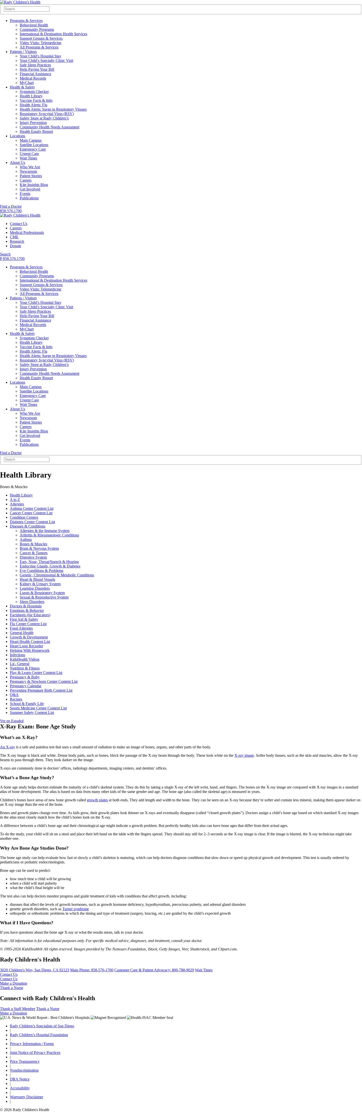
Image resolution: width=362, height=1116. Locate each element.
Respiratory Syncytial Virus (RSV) (47, 114)
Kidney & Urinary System (40, 584)
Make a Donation (13, 983)
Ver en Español (12, 721)
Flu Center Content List (28, 624)
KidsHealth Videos (24, 659)
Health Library (31, 96)
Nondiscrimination (24, 1070)
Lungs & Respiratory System (42, 593)
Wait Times (28, 158)
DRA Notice (20, 1079)
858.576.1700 (11, 211)
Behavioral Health (34, 25)
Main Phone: (91, 970)
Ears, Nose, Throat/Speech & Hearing (49, 562)
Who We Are (30, 167)
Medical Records (33, 78)
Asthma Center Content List (31, 508)
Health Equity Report (36, 131)
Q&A (14, 695)
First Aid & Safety (24, 619)
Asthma (26, 539)
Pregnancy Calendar (25, 686)
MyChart (27, 83)
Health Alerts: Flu (33, 105)
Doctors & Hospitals (26, 606)
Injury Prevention (33, 122)
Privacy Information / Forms (32, 1044)
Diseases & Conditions (27, 526)
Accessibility (20, 1088)
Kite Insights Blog (34, 185)
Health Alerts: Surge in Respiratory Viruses (53, 109)
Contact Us (18, 224)
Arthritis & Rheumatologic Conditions (49, 535)
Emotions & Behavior (27, 610)
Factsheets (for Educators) (30, 615)
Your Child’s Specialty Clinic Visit (46, 60)
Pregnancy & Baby (25, 677)
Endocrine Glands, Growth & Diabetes (50, 566)
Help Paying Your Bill (37, 69)
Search (5, 254)
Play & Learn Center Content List (36, 672)
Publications (29, 198)
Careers (26, 180)
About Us (17, 162)
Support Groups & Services (41, 38)
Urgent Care (29, 154)
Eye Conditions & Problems (41, 570)
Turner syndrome (75, 909)
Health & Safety (22, 87)
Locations (17, 136)
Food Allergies (21, 628)
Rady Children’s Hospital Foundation (39, 1035)
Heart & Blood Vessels (37, 579)
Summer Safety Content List (32, 712)
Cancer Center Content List (31, 513)
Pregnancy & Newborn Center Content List (44, 681)
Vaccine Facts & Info (36, 100)
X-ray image (244, 755)
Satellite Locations (34, 145)
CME (14, 237)
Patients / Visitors (23, 52)
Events (25, 193)
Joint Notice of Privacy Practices (35, 1052)
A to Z (15, 500)
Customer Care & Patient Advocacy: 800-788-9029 (154, 970)
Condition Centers (24, 517)
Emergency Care (33, 149)
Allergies (17, 504)
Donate (15, 246)
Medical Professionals (27, 232)
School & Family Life (27, 704)
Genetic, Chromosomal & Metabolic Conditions (57, 575)
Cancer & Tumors (34, 553)
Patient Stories (31, 176)
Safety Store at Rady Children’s (44, 118)
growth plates (97, 800)
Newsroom (28, 171)
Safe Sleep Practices (35, 65)
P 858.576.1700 (12, 259)
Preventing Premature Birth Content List (41, 690)
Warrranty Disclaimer (26, 1097)
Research (17, 241)
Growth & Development (29, 637)
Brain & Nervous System (39, 548)
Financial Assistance (35, 74)
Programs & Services (26, 20)
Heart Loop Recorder (26, 646)
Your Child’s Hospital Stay (40, 56)
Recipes (16, 699)
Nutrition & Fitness (25, 668)
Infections (17, 655)
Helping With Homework (29, 650)
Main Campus (31, 140)
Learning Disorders (35, 588)
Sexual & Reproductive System (44, 597)
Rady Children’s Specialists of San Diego (42, 1026)
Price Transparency (25, 1061)
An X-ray (7, 747)
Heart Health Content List (30, 641)
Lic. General (19, 664)
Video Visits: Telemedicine (40, 43)
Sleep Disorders (32, 602)
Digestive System (33, 557)
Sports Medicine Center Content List (38, 708)
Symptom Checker (34, 91)
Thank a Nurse (11, 988)
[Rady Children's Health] (20, 215)
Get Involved (30, 189)
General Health (21, 633)
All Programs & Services (39, 47)
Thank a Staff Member (17, 1009)
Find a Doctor (11, 206)
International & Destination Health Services (53, 34)
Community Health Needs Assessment (49, 127)
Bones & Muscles (33, 544)
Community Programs (37, 29)
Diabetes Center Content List (32, 522)
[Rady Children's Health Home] (20, 2)
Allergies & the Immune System (44, 531)
